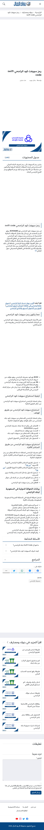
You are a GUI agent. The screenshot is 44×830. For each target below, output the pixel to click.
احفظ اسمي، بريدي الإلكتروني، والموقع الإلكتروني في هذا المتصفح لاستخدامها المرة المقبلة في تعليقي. (23, 787)
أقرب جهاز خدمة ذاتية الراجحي (22, 303)
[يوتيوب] (16, 818)
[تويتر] (14, 570)
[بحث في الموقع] (3, 3)
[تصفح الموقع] (40, 3)
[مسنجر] (30, 570)
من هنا (28, 465)
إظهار (7, 157)
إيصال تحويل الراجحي (14, 306)
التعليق (38, 758)
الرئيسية (38, 12)
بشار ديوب (32, 80)
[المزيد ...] (6, 570)
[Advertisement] (22, 44)
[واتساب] (22, 570)
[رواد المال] (22, 4)
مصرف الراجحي (35, 581)
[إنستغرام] (20, 818)
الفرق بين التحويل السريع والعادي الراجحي (25, 308)
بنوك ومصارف (27, 12)
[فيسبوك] (37, 570)
